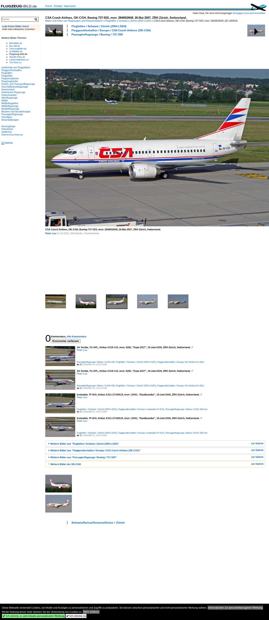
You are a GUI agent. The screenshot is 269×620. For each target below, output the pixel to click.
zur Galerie (257, 443)
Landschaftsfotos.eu (19, 59)
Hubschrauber (9, 95)
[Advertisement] (117, 52)
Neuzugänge (8, 126)
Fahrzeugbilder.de (17, 48)
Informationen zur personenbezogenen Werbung (235, 607)
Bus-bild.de (14, 46)
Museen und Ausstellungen (16, 111)
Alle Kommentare (76, 336)
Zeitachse (6, 131)
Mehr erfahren (91, 611)
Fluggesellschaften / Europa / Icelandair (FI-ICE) (141, 409)
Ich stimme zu (76, 615)
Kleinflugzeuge (9, 97)
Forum (48, 6)
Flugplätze (7, 75)
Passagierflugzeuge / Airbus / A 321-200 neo (186, 409)
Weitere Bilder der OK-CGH (65, 464)
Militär (4, 100)
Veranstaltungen (10, 119)
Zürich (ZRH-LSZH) (140, 20)
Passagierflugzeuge (12, 114)
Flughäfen (110, 20)
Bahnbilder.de (15, 43)
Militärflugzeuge (10, 106)
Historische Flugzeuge (13, 92)
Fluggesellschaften (11, 70)
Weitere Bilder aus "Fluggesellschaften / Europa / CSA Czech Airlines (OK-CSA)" (95, 450)
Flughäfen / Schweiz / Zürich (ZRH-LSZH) (98, 26)
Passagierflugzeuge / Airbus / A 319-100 (96, 362)
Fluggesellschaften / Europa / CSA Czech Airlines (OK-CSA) (111, 30)
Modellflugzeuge (10, 108)
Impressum (70, 6)
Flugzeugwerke (9, 81)
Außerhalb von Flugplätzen (15, 67)
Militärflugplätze (9, 103)
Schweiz (123, 20)
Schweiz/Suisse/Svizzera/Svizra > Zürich (98, 522)
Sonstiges (6, 117)
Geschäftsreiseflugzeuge (14, 86)
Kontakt (58, 6)
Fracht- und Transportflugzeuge (18, 84)
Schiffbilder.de (15, 51)
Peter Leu (50, 233)
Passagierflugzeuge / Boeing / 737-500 (97, 34)
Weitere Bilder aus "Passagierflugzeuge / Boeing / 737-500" (83, 457)
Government (8, 89)
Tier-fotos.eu (15, 62)
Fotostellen (7, 129)
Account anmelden (255, 13)
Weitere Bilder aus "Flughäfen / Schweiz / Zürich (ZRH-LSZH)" (84, 443)
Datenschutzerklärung (12, 134)
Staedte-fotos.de (17, 57)
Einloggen (238, 13)
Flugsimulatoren (10, 78)
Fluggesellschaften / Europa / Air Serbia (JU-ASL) (180, 362)
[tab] (155, 443)
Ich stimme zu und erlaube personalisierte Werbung (33, 615)
